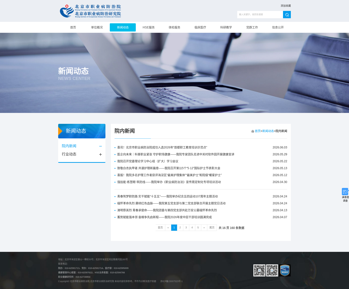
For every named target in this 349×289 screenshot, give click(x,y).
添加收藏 (286, 5)
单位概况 (97, 27)
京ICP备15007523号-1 (171, 281)
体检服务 (174, 27)
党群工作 (252, 27)
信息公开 (278, 27)
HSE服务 (149, 27)
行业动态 (69, 154)
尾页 (211, 227)
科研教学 (226, 27)
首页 (72, 27)
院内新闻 (69, 146)
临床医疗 (200, 27)
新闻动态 (123, 27)
